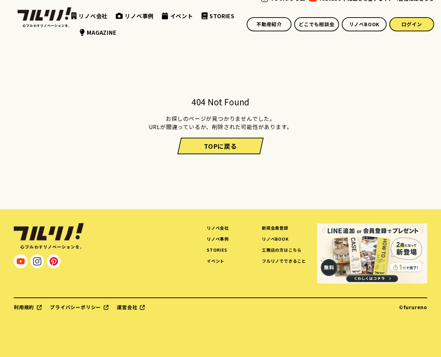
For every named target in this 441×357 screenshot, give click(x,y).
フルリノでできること (284, 261)
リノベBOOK (364, 24)
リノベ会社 (218, 228)
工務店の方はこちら (281, 250)
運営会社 (127, 307)
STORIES (217, 250)
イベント (215, 261)
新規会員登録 (275, 228)
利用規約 (24, 307)
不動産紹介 (269, 24)
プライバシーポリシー (75, 307)
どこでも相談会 (317, 24)
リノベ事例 (218, 239)
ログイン (411, 24)
